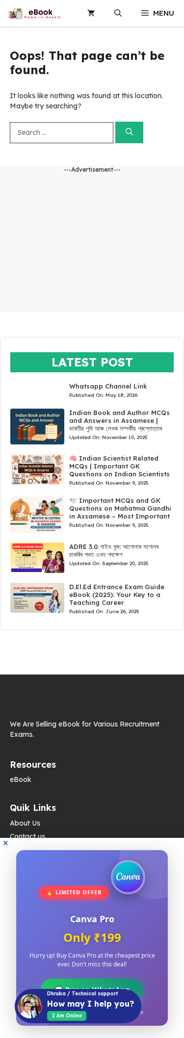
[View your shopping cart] (91, 13)
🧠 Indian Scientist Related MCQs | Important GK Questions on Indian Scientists (119, 466)
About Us (25, 823)
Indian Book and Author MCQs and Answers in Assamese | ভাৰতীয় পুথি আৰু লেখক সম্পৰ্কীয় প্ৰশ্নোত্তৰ (119, 420)
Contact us (27, 836)
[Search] (129, 133)
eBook (20, 779)
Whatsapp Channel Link (108, 386)
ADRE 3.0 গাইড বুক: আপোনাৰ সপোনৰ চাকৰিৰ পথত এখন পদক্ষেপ (113, 550)
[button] (118, 13)
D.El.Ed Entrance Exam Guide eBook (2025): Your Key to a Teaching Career (116, 594)
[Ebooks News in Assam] (34, 13)
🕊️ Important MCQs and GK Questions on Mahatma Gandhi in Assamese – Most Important (120, 508)
